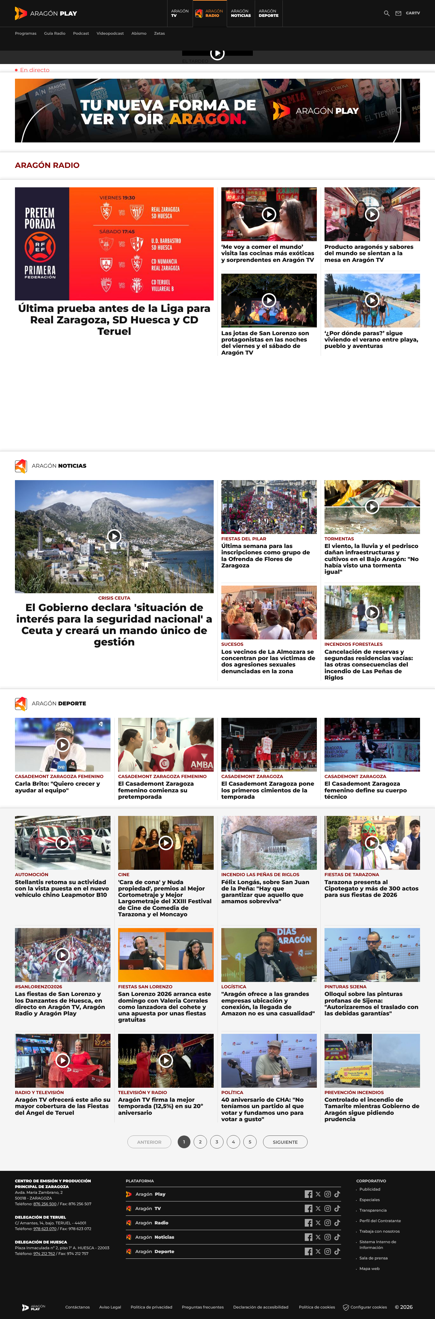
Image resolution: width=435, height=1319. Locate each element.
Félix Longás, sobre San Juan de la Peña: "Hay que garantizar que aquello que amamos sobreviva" (265, 892)
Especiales (370, 1200)
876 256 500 (45, 1204)
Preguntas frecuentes (203, 1307)
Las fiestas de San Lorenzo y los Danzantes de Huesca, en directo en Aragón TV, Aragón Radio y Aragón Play (60, 1004)
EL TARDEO (195, 61)
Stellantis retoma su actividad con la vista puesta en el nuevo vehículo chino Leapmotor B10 (62, 889)
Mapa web (370, 1268)
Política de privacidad (151, 1307)
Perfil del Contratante (380, 1221)
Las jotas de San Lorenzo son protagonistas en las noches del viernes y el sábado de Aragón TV (265, 343)
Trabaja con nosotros (380, 1231)
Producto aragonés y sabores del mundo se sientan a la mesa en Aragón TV (368, 253)
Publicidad (370, 1189)
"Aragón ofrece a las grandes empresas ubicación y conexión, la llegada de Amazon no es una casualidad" (268, 1004)
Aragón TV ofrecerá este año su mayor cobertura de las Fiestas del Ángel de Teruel (63, 1106)
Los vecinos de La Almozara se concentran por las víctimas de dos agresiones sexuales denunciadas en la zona (268, 661)
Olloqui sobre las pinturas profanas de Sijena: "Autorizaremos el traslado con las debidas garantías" (371, 1004)
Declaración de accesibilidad (261, 1307)
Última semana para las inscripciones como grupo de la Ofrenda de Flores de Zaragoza (265, 556)
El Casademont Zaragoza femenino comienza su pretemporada (156, 790)
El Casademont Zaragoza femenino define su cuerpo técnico (365, 790)
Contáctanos (77, 1307)
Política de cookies (317, 1307)
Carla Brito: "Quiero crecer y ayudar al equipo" (57, 787)
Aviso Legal (110, 1307)
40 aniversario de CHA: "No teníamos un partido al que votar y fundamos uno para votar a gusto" (262, 1109)
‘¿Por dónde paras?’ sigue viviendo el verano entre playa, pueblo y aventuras (371, 340)
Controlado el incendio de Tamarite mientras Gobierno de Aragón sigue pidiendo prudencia (371, 1109)
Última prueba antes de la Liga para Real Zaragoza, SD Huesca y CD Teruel (114, 320)
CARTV (413, 13)
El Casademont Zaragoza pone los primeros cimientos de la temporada (267, 790)
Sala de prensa (374, 1258)
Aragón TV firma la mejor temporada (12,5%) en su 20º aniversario (160, 1106)
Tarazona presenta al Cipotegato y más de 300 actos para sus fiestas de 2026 (371, 889)
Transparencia (373, 1210)
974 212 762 (44, 1253)
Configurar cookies (369, 1307)
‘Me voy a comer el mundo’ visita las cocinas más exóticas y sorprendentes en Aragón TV (267, 253)
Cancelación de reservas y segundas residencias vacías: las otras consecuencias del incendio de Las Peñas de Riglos (368, 664)
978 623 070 (44, 1229)
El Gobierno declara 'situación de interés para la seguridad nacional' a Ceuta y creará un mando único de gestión (114, 625)
